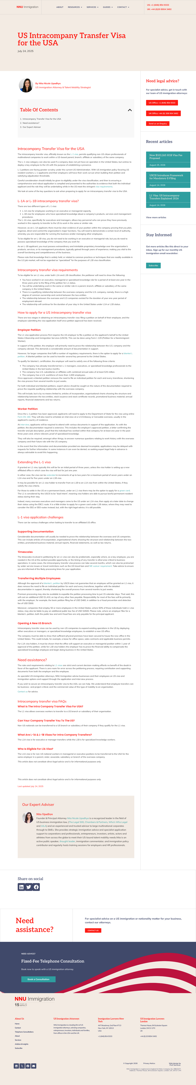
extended (51, 475)
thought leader (67, 841)
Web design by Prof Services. (175, 1064)
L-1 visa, (75, 154)
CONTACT (122, 7)
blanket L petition (52, 583)
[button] (130, 110)
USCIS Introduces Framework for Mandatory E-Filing (166, 177)
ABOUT (59, 7)
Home (17, 1024)
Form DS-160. (24, 417)
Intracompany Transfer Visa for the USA (42, 119)
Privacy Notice (149, 1063)
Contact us (23, 691)
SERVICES (91, 7)
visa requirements (104, 186)
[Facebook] (28, 1066)
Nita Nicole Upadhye (78, 818)
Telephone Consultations (24, 1032)
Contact (18, 1028)
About (17, 1036)
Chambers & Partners (96, 822)
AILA (43, 825)
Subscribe (18, 1048)
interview (24, 424)
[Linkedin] (16, 1066)
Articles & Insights (21, 1044)
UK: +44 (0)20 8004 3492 (159, 9)
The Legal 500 (76, 822)
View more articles (156, 217)
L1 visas (58, 665)
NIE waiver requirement (100, 566)
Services (18, 1040)
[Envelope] (33, 1066)
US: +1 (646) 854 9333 (158, 5)
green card (124, 490)
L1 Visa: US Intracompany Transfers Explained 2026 (164, 197)
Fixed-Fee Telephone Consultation (52, 961)
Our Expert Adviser (32, 127)
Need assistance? (31, 123)
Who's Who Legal (118, 822)
